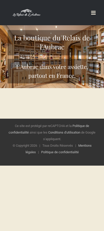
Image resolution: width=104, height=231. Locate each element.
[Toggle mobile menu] (93, 12)
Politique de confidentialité (60, 152)
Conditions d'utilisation (64, 132)
